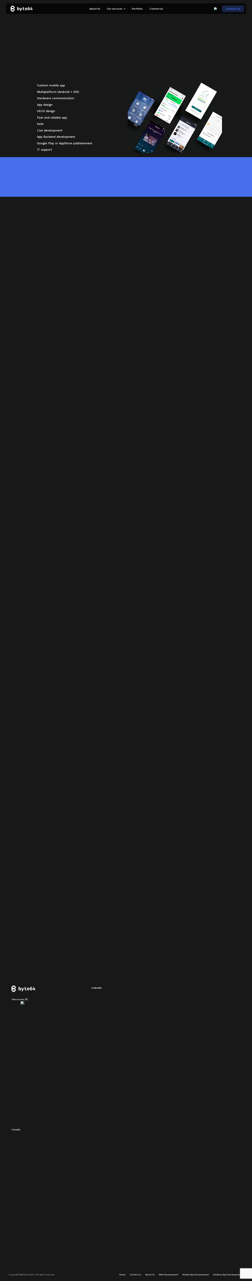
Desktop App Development (227, 1274)
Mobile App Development (195, 1274)
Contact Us (135, 1274)
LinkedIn (97, 987)
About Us (150, 1274)
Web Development (168, 1274)
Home (122, 1274)
